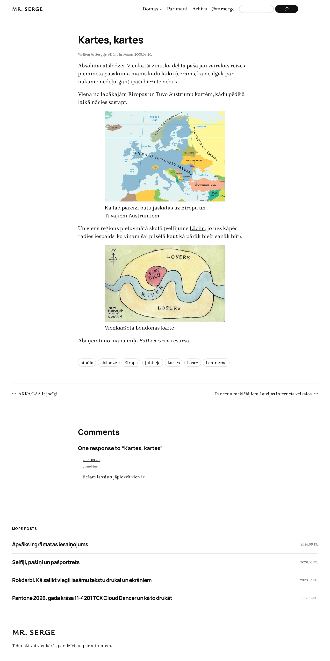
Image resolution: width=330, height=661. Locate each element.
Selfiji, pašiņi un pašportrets (45, 562)
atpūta (87, 362)
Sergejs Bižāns (106, 54)
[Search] (286, 9)
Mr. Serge (27, 8)
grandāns (90, 466)
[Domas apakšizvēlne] (160, 8)
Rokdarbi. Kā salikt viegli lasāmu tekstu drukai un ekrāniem (81, 580)
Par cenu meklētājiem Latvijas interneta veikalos (263, 393)
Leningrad (216, 362)
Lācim (197, 228)
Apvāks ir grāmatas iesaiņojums (50, 544)
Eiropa (131, 362)
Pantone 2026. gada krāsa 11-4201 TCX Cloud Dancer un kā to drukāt (92, 598)
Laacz (192, 362)
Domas (128, 54)
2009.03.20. (91, 460)
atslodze (108, 362)
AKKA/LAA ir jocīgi (37, 393)
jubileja (152, 362)
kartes (174, 362)
